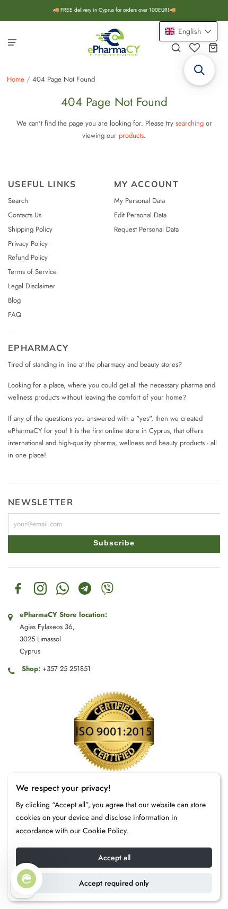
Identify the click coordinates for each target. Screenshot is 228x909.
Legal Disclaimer (32, 286)
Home (15, 79)
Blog (14, 300)
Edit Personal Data (140, 215)
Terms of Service (32, 272)
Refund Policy (28, 257)
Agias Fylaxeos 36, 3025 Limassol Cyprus (47, 639)
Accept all (114, 857)
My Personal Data (139, 201)
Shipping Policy (30, 229)
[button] (188, 31)
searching (190, 123)
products (131, 135)
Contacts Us (24, 215)
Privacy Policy (28, 244)
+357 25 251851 (66, 669)
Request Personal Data (146, 229)
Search (18, 201)
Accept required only (114, 883)
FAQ (14, 315)
